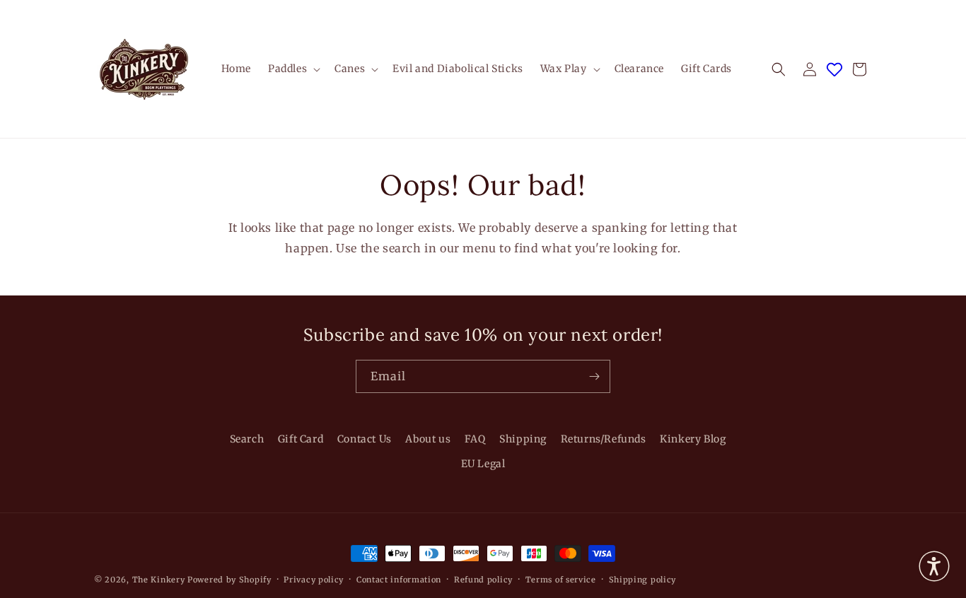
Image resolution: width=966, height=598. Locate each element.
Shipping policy (643, 579)
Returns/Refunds (603, 439)
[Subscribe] (594, 376)
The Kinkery (158, 580)
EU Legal (483, 463)
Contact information (398, 579)
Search (247, 439)
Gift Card (300, 439)
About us (427, 439)
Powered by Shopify (229, 580)
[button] (293, 68)
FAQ (475, 439)
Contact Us (364, 439)
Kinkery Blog (693, 439)
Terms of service (560, 579)
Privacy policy (314, 579)
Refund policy (483, 579)
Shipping (523, 439)
